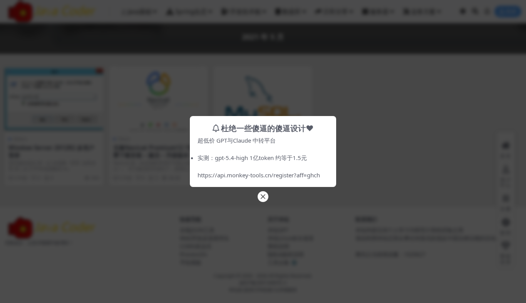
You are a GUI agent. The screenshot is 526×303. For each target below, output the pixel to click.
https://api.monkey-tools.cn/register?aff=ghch (259, 175)
